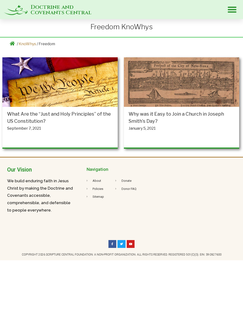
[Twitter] (121, 244)
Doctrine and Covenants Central (61, 10)
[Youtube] (131, 244)
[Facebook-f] (112, 244)
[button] (232, 9)
